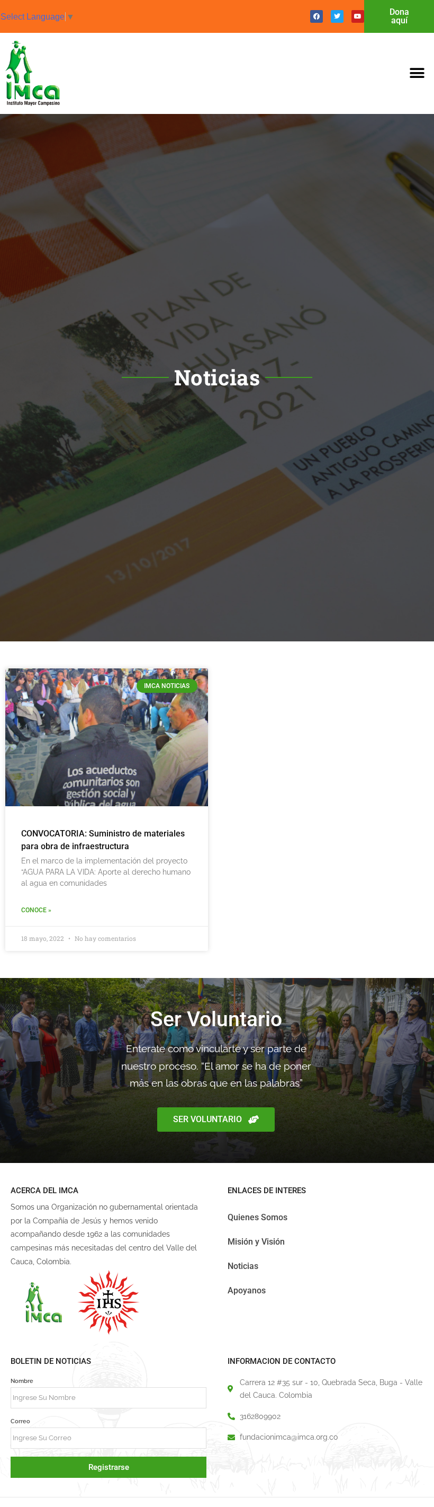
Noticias (243, 1266)
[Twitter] (337, 16)
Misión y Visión (256, 1242)
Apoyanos (247, 1290)
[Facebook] (316, 16)
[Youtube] (357, 16)
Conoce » (36, 910)
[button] (417, 73)
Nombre (22, 1381)
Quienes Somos (257, 1217)
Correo (20, 1421)
